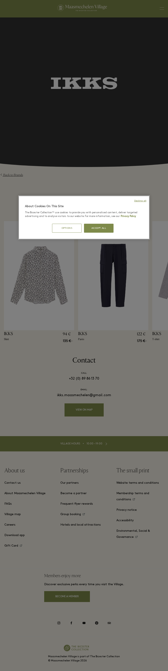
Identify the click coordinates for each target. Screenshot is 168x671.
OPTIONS (66, 228)
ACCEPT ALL (98, 228)
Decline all (140, 201)
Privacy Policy (128, 216)
